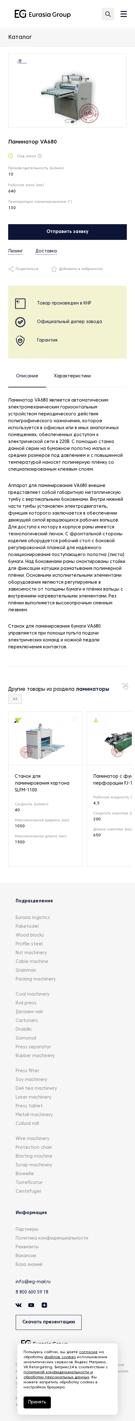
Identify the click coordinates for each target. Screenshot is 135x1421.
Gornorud (26, 1038)
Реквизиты (27, 1247)
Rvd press (26, 1003)
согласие (88, 1352)
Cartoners (27, 1021)
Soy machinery (31, 1080)
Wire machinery (32, 1139)
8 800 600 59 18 (32, 1292)
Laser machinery (33, 1097)
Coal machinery (32, 994)
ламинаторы (92, 689)
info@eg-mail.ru (33, 1282)
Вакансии (26, 1256)
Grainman (26, 971)
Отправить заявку (67, 232)
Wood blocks (30, 935)
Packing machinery (36, 979)
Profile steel (29, 944)
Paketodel (27, 927)
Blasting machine (34, 1156)
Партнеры (27, 1230)
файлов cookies (60, 1357)
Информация (31, 1213)
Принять (37, 1402)
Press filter (27, 1071)
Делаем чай (29, 1012)
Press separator (33, 1047)
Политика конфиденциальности (52, 1238)
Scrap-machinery (34, 1165)
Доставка (46, 251)
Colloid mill (27, 1124)
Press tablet (29, 1106)
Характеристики (72, 376)
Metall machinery (34, 1115)
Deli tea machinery (36, 1089)
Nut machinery (31, 953)
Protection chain (34, 1148)
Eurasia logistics (33, 918)
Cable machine (32, 962)
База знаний (29, 1265)
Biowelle (25, 1174)
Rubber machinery (35, 1056)
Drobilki (23, 1030)
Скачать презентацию (48, 1322)
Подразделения (34, 901)
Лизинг (15, 251)
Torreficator (29, 1183)
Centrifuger (28, 1192)
